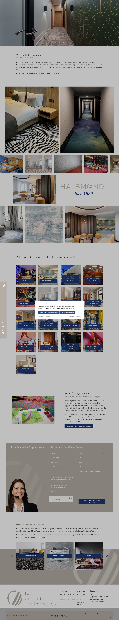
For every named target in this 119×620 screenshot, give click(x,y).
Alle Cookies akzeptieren (67, 312)
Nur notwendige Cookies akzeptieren (48, 312)
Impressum (71, 316)
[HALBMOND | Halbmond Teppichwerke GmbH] (3, 285)
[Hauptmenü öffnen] (3, 290)
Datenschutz (78, 316)
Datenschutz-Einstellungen (44, 316)
